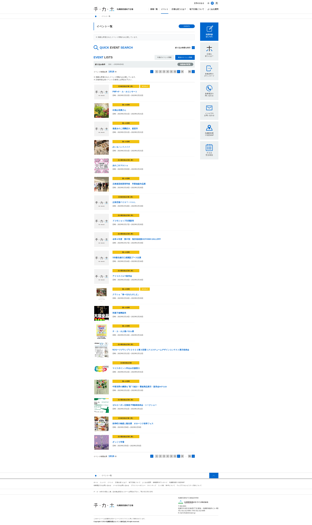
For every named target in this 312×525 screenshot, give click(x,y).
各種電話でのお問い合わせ (102, 485)
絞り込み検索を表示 (182, 48)
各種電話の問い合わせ (209, 95)
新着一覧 (154, 9)
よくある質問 (212, 9)
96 (190, 72)
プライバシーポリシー (138, 485)
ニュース (103, 482)
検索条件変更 (185, 64)
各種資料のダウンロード (209, 75)
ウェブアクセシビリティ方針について (189, 485)
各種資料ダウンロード (160, 482)
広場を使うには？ (179, 9)
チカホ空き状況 (209, 154)
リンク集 (161, 485)
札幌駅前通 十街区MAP (177, 482)
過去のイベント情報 (185, 57)
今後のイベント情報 (164, 57)
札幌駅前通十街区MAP (209, 134)
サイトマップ (151, 485)
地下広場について (197, 9)
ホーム (96, 482)
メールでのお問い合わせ (209, 114)
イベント (164, 9)
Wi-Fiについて (170, 485)
